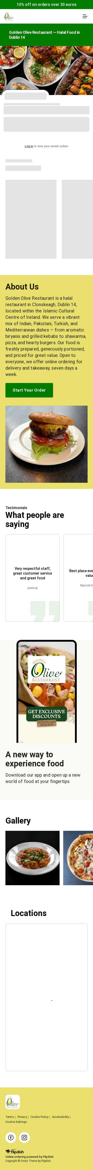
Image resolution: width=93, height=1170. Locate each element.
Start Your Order (29, 390)
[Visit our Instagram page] (24, 1137)
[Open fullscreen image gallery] (32, 858)
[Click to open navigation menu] (84, 16)
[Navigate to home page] (42, 16)
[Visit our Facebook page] (10, 1137)
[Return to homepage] (12, 1102)
